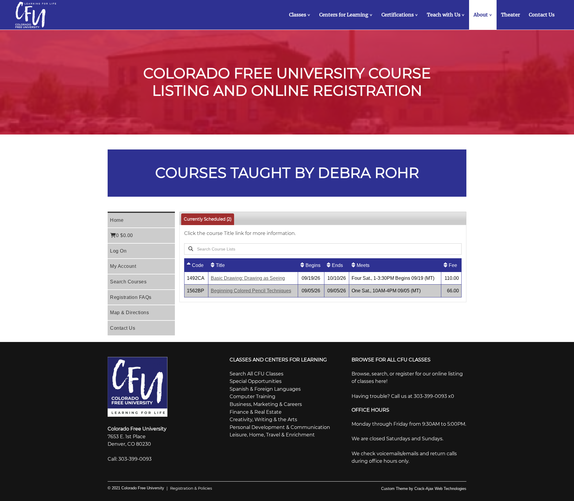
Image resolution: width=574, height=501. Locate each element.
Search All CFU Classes (256, 374)
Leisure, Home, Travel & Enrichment (272, 435)
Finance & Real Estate (256, 412)
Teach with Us (446, 15)
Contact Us (542, 15)
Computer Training (252, 396)
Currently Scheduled (207, 219)
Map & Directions (129, 312)
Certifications (400, 15)
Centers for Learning (346, 15)
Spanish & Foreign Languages (265, 389)
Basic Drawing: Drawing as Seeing (248, 278)
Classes (300, 15)
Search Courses (128, 281)
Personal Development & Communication (280, 427)
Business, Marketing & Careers (266, 404)
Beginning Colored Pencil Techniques (251, 290)
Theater (510, 15)
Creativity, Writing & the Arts (263, 419)
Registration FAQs (131, 297)
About (483, 15)
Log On (118, 250)
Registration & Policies (189, 488)
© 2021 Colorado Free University (136, 488)
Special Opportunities (256, 381)
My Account (123, 266)
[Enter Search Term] (307, 248)
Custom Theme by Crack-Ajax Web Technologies (423, 488)
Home (116, 220)
